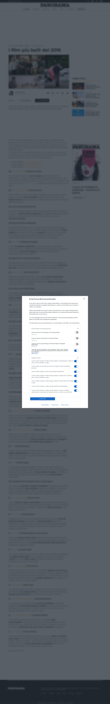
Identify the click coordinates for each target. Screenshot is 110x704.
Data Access (55, 405)
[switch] (76, 332)
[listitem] (55, 328)
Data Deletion (45, 405)
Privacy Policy (64, 405)
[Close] (84, 299)
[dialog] (55, 352)
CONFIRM (42, 398)
